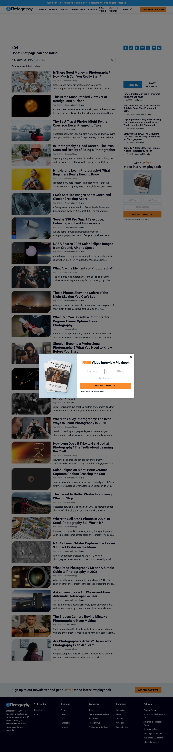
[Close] (131, 356)
